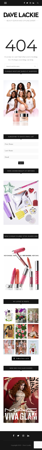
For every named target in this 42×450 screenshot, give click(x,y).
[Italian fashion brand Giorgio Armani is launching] (9, 331)
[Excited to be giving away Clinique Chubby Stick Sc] (33, 315)
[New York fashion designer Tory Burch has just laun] (33, 331)
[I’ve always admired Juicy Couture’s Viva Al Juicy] (21, 315)
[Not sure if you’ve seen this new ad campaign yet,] (9, 347)
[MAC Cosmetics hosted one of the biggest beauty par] (21, 347)
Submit (21, 163)
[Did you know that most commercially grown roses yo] (21, 331)
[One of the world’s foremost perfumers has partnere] (9, 315)
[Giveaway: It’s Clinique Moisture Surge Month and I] (33, 347)
